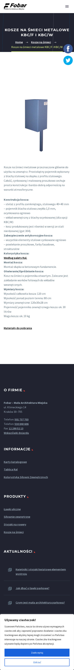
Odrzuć (37, 662)
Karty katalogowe (15, 462)
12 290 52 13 (16, 428)
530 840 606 (22, 424)
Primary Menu (67, 6)
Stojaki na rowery (15, 524)
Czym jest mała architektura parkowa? (40, 602)
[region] (37, 642)
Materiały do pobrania (18, 328)
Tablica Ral (11, 469)
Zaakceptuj (37, 652)
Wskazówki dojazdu (16, 433)
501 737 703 (22, 419)
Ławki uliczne (12, 509)
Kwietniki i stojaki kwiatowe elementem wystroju (41, 572)
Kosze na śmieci (41, 42)
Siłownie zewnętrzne (17, 516)
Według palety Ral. (15, 258)
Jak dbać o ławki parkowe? (32, 588)
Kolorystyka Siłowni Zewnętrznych (26, 477)
